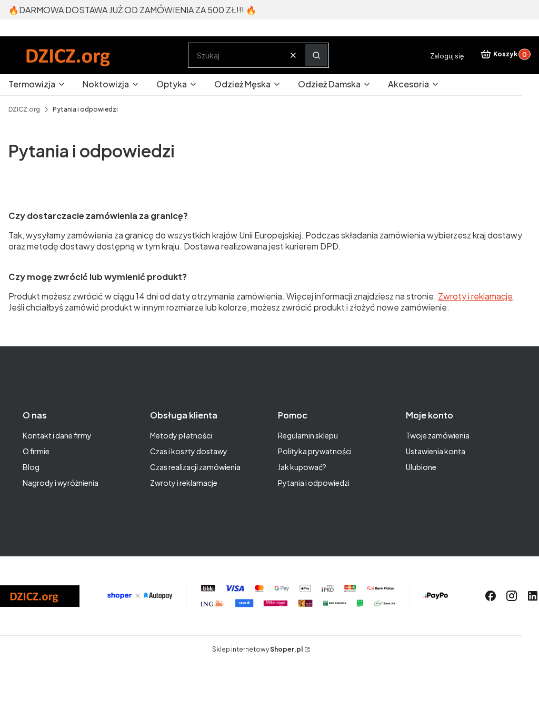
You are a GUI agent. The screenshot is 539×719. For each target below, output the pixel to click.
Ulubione (421, 467)
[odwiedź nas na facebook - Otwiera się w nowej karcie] (490, 596)
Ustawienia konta (435, 451)
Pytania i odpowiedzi (314, 482)
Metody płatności (181, 435)
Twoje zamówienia (438, 435)
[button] (316, 55)
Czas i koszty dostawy (188, 451)
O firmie (36, 451)
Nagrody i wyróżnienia (60, 482)
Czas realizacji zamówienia (195, 467)
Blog (31, 467)
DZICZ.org (24, 109)
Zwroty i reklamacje (183, 482)
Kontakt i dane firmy (57, 435)
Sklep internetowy (257, 649)
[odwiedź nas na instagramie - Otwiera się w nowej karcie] (511, 596)
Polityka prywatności (315, 451)
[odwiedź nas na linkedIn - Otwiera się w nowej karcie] (532, 596)
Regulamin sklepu (308, 435)
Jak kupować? (302, 467)
